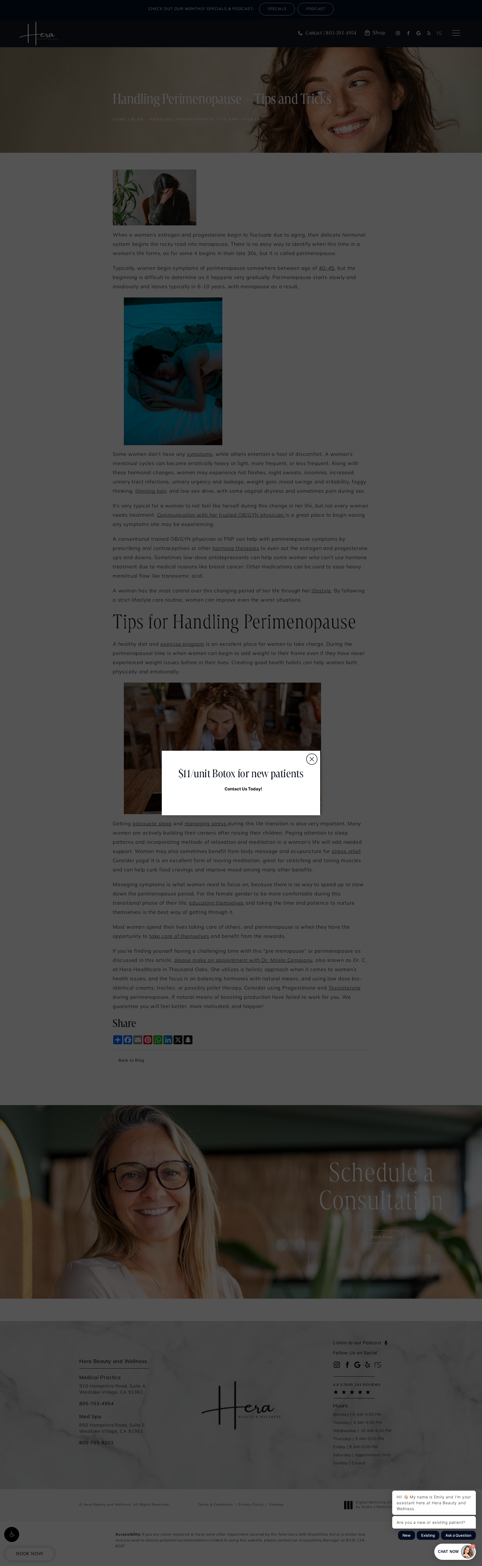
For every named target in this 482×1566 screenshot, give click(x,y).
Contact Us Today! (243, 789)
